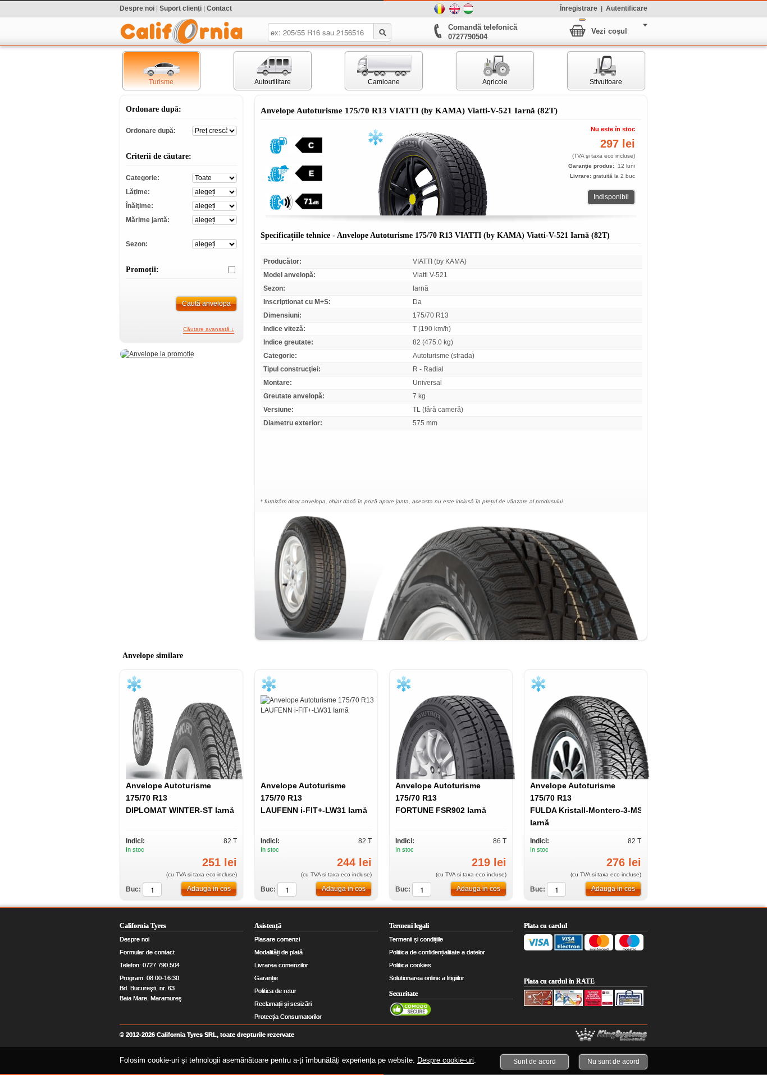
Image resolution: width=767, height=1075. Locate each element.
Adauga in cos (209, 889)
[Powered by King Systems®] (611, 1035)
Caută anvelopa (206, 303)
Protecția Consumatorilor (288, 1016)
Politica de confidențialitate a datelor (437, 952)
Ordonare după (214, 130)
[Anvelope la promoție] (157, 354)
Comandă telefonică (482, 27)
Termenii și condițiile (416, 939)
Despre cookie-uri (445, 1060)
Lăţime (214, 191)
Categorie (214, 177)
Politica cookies (410, 965)
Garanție (266, 978)
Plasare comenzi (277, 939)
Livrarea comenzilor (281, 965)
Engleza (454, 9)
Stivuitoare (595, 71)
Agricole (482, 71)
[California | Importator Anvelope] (181, 31)
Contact (219, 8)
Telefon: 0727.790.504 (150, 965)
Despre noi (137, 8)
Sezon (214, 243)
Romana (439, 9)
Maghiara (468, 9)
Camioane (372, 71)
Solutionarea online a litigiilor (426, 978)
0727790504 (467, 37)
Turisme (148, 71)
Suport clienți (180, 8)
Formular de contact (147, 952)
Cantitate (152, 889)
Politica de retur (275, 990)
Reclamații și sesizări (283, 1003)
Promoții (227, 269)
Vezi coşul (609, 31)
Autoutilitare (262, 71)
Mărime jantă (214, 219)
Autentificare (626, 7)
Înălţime (214, 205)
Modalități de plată (278, 952)
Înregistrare (578, 7)
